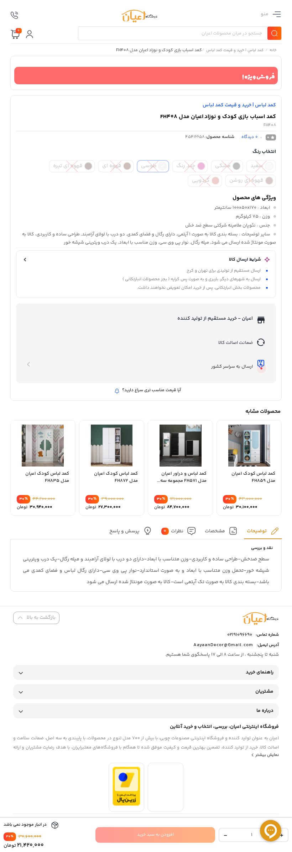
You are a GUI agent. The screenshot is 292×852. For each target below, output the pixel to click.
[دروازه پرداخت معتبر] (126, 804)
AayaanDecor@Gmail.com (223, 645)
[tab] (263, 533)
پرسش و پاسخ (124, 531)
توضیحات (257, 531)
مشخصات (215, 531)
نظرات (173, 531)
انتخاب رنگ (264, 152)
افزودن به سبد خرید (155, 834)
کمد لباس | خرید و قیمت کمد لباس (234, 50)
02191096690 (239, 634)
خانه (272, 50)
